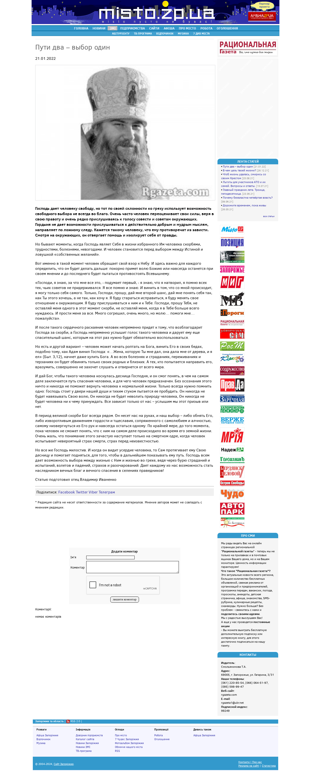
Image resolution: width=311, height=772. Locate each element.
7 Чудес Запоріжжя (127, 739)
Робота (158, 735)
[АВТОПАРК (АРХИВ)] (233, 514)
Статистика (269, 766)
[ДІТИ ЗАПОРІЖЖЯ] (233, 262)
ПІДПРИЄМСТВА (132, 28)
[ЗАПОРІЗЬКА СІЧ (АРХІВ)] (233, 338)
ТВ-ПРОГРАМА (143, 33)
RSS (117, 751)
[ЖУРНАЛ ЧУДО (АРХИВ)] (233, 499)
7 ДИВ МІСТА (201, 33)
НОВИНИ (99, 28)
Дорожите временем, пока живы (244, 205)
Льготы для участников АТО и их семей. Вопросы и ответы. (243, 184)
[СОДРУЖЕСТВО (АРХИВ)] (233, 375)
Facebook (66, 492)
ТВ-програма (84, 751)
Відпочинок (43, 739)
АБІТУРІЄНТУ (121, 33)
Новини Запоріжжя (87, 743)
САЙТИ (154, 28)
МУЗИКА (183, 33)
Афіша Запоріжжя (47, 735)
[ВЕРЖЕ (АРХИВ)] (233, 424)
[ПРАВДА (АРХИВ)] (233, 391)
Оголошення (162, 739)
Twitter (82, 492)
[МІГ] (233, 288)
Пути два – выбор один (238, 166)
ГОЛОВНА (81, 28)
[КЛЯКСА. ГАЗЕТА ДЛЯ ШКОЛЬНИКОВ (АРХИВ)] (233, 363)
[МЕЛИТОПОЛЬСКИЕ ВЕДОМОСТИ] (233, 305)
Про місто (121, 735)
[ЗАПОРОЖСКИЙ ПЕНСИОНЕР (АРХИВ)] (233, 413)
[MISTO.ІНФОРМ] (233, 234)
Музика (40, 743)
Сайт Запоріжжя (64, 764)
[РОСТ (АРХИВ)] (233, 350)
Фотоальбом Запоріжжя (129, 743)
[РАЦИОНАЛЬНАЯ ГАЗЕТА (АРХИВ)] (233, 326)
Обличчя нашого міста (129, 747)
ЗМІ (113, 28)
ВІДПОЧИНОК (164, 33)
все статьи (269, 216)
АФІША (169, 28)
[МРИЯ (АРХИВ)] (233, 442)
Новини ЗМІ (83, 747)
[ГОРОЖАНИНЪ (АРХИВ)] (233, 463)
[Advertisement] (124, 533)
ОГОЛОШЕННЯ (227, 28)
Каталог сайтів (85, 739)
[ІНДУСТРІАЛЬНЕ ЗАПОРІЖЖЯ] (233, 272)
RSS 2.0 (75, 721)
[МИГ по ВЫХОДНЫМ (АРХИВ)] (233, 527)
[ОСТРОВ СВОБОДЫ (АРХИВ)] (233, 486)
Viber (93, 492)
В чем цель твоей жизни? (239, 170)
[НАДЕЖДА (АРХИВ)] (233, 454)
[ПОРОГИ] (233, 316)
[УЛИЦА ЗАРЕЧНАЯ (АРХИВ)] (233, 402)
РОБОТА (206, 28)
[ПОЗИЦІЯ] (233, 248)
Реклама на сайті (248, 766)
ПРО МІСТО (187, 28)
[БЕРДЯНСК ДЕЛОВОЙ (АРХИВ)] (233, 477)
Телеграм (107, 492)
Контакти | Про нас (250, 762)
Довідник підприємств (89, 735)
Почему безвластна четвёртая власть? (248, 198)
